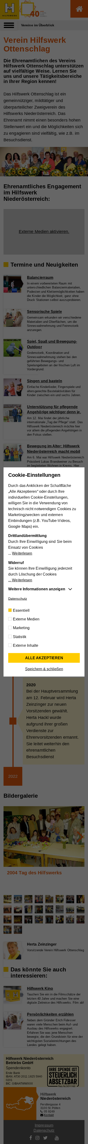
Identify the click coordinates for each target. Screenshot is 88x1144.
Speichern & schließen (44, 669)
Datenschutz (17, 598)
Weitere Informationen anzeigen (36, 589)
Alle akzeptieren (44, 658)
